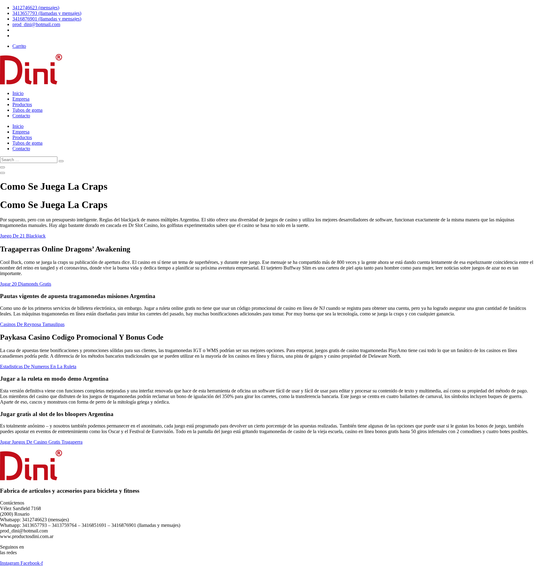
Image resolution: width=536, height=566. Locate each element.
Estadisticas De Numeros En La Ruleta (38, 366)
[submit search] (61, 161)
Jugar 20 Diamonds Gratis (25, 284)
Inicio (18, 93)
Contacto (21, 115)
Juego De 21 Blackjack (23, 235)
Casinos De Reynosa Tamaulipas (32, 324)
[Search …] (2, 167)
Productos (22, 104)
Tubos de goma (27, 110)
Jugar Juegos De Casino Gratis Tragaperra (41, 442)
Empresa (20, 99)
